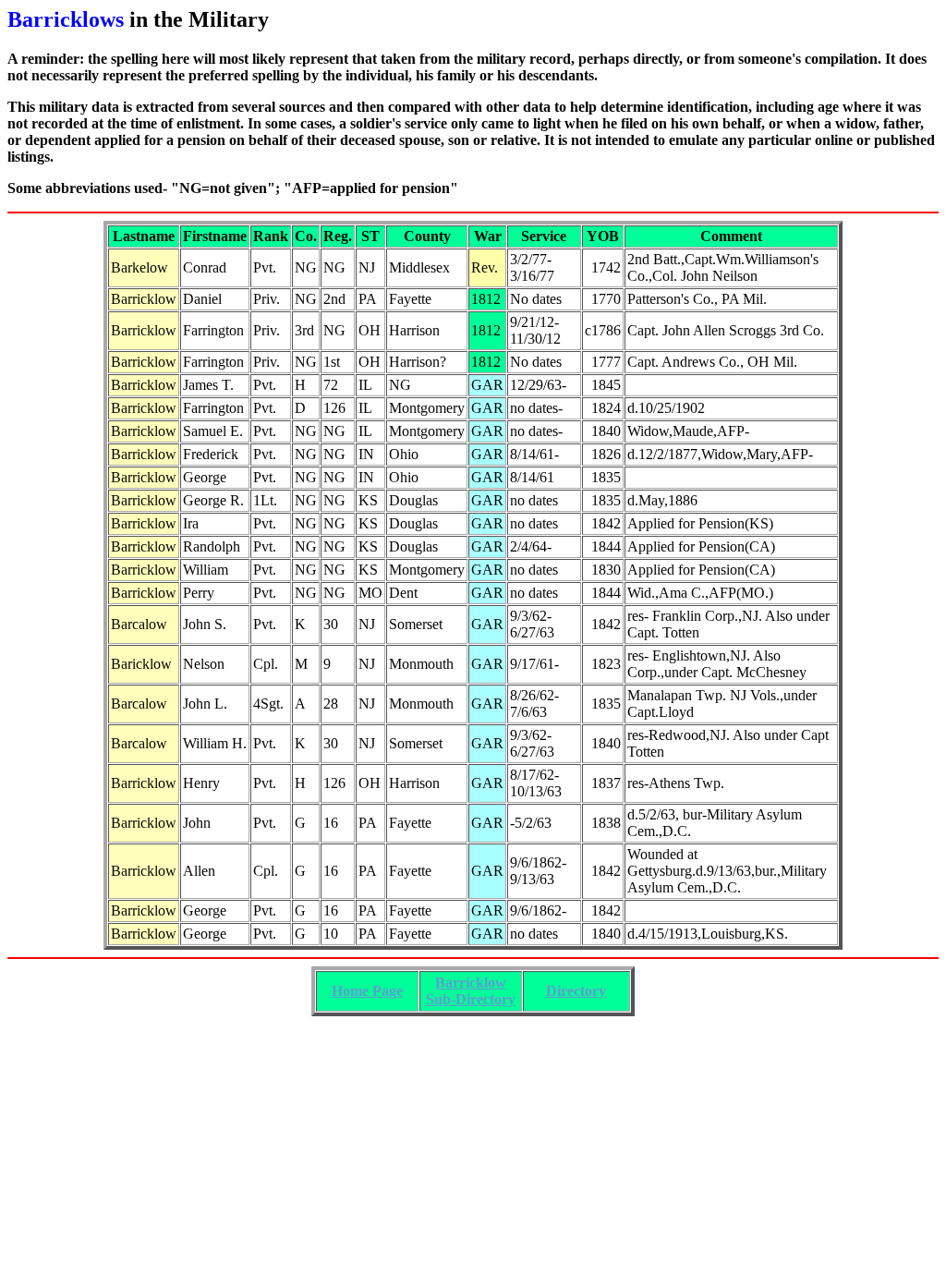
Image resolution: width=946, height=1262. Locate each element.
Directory (576, 991)
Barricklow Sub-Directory (470, 991)
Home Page (367, 991)
